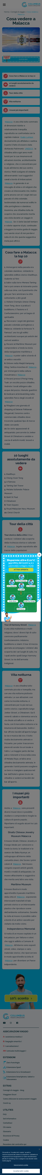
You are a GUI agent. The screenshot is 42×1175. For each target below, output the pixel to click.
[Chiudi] (39, 1149)
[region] (21, 1160)
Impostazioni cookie (21, 1165)
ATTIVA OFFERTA (21, 570)
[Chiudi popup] (39, 555)
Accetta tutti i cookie (21, 1171)
